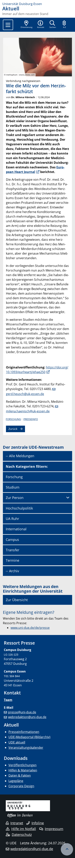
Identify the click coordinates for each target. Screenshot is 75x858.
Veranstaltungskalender (25, 747)
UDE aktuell (16, 742)
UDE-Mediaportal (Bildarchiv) (29, 737)
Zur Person (14, 497)
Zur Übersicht (17, 599)
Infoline (38, 823)
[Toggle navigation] (8, 25)
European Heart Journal (35, 169)
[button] (40, 24)
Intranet (16, 823)
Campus (12, 539)
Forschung (13, 419)
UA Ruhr (12, 518)
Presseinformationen (23, 732)
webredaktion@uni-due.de (27, 717)
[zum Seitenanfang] (67, 849)
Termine (12, 560)
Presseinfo (30, 419)
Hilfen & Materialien (22, 770)
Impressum (54, 828)
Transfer (12, 550)
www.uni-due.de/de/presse (30, 628)
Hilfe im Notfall (23, 828)
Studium (12, 487)
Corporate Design (21, 786)
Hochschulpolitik (19, 508)
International (16, 529)
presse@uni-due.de (22, 712)
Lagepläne (15, 781)
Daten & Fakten (19, 775)
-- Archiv (12, 571)
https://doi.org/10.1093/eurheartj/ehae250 (37, 369)
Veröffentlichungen (22, 765)
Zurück (12, 429)
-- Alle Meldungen (20, 456)
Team (8, 700)
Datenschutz (22, 834)
